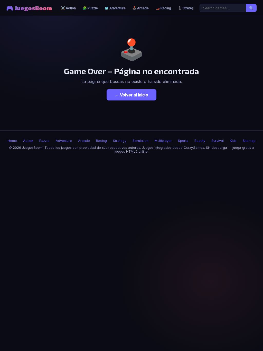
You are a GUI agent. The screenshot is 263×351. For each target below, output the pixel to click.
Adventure (64, 141)
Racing (101, 141)
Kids (233, 141)
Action (28, 141)
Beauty (199, 141)
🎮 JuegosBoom (29, 8)
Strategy (119, 141)
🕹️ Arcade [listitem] (140, 8)
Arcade (84, 141)
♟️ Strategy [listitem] (187, 8)
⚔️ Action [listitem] (68, 8)
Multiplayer (163, 141)
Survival (217, 141)
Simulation (140, 141)
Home (12, 141)
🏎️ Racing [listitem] (163, 8)
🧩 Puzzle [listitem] (90, 8)
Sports (183, 141)
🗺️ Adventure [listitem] (115, 8)
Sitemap (249, 141)
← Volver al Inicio (131, 94)
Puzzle (44, 141)
